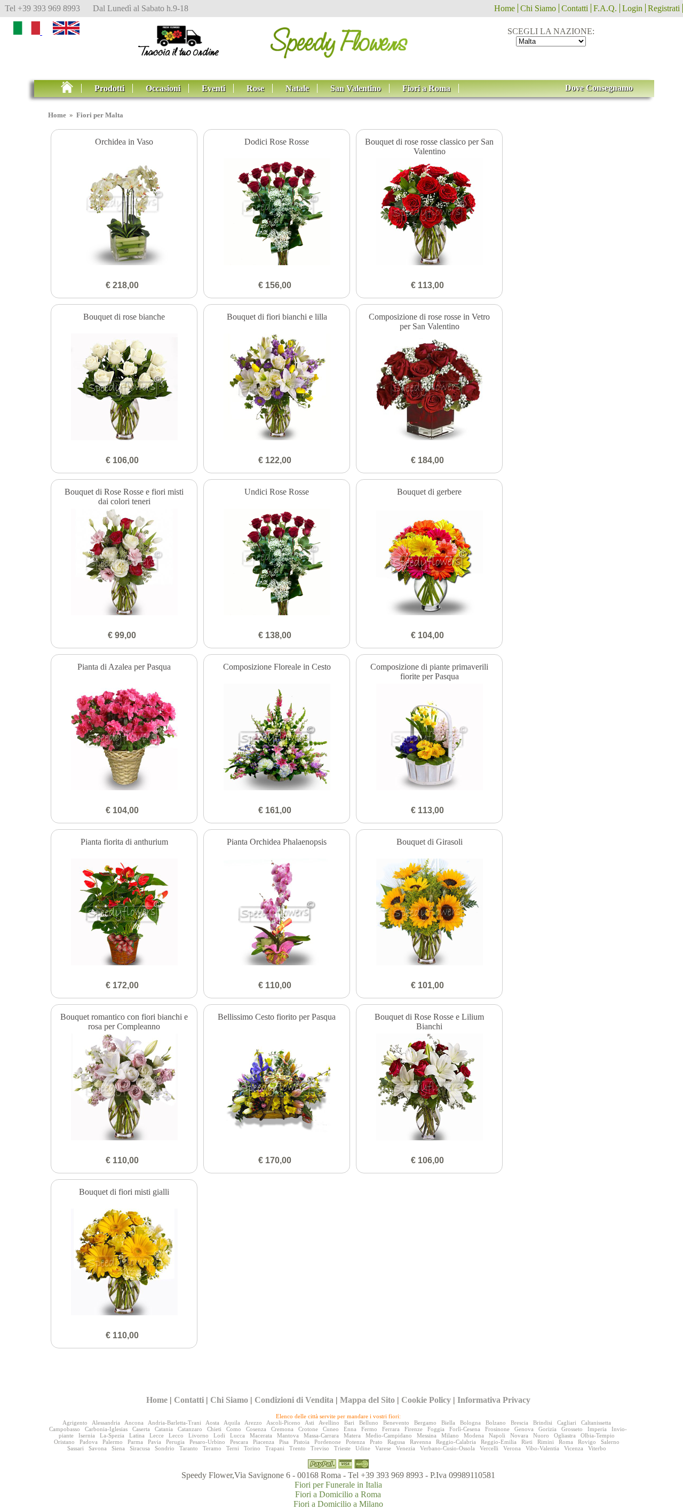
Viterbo (597, 1448)
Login (632, 8)
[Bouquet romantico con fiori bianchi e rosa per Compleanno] (124, 1088)
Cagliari (566, 1422)
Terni (232, 1448)
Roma (566, 1442)
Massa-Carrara (321, 1435)
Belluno (368, 1422)
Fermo (369, 1429)
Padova (89, 1442)
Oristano (64, 1442)
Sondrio (164, 1448)
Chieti (214, 1429)
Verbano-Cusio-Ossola (447, 1448)
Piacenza (263, 1442)
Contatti (574, 8)
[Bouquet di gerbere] (429, 563)
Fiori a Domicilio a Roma (338, 1494)
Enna (350, 1429)
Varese (383, 1448)
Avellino (329, 1422)
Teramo (212, 1448)
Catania (164, 1429)
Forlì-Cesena (464, 1429)
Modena (474, 1435)
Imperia (597, 1429)
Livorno (198, 1435)
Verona (512, 1448)
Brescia (519, 1422)
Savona (98, 1448)
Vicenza (573, 1448)
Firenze (413, 1429)
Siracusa (140, 1448)
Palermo (112, 1442)
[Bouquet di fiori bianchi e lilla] (276, 387)
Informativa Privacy (493, 1399)
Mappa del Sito (367, 1399)
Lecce (156, 1435)
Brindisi (542, 1422)
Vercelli (489, 1448)
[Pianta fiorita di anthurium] (124, 913)
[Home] (71, 88)
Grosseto (572, 1429)
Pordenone (327, 1442)
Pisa (284, 1442)
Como (233, 1429)
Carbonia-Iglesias (106, 1429)
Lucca (237, 1435)
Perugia (175, 1442)
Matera (352, 1435)
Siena (118, 1448)
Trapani (274, 1448)
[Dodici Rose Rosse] (276, 212)
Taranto (188, 1448)
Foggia (435, 1429)
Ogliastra (565, 1435)
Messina (426, 1435)
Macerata (261, 1435)
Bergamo (425, 1422)
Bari (349, 1422)
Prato (376, 1442)
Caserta (141, 1429)
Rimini (545, 1442)
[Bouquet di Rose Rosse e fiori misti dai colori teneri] (124, 563)
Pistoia (301, 1442)
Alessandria (106, 1422)
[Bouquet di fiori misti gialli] (124, 1263)
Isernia (86, 1435)
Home (504, 8)
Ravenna (420, 1442)
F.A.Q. (605, 8)
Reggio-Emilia (499, 1442)
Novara (519, 1435)
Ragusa (396, 1442)
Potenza (355, 1442)
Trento (297, 1448)
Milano (450, 1435)
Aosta (212, 1422)
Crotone (308, 1429)
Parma (135, 1442)
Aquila (232, 1422)
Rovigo (587, 1442)
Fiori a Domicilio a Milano (338, 1503)
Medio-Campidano (389, 1435)
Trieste (342, 1448)
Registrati (664, 8)
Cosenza (256, 1429)
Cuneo (331, 1429)
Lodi (219, 1435)
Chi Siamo (538, 8)
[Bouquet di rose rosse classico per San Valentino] (429, 212)
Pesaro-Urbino (207, 1442)
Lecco (176, 1435)
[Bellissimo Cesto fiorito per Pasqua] (276, 1088)
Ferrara (391, 1429)
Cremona (282, 1429)
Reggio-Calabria (456, 1442)
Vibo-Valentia (542, 1448)
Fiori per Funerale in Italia (338, 1484)
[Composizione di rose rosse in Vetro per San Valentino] (429, 387)
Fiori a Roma (426, 88)
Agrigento (75, 1422)
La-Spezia (112, 1435)
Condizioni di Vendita (294, 1399)
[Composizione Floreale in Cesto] (276, 738)
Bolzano (496, 1422)
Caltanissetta (596, 1422)
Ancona (134, 1422)
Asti (309, 1422)
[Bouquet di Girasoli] (429, 913)
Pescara (239, 1442)
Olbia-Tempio (598, 1435)
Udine (362, 1448)
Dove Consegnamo (599, 87)
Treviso (320, 1448)
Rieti (527, 1442)
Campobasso (64, 1429)
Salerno (610, 1442)
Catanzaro (190, 1429)
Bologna (470, 1422)
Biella (448, 1422)
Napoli (497, 1435)
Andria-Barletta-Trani (174, 1422)
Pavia (154, 1442)
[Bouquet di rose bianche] (124, 387)
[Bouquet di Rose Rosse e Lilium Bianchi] (429, 1088)
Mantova (288, 1435)
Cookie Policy (426, 1399)
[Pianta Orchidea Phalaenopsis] (276, 913)
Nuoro (541, 1435)
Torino (252, 1448)
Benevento (396, 1422)
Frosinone (497, 1429)
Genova (524, 1429)
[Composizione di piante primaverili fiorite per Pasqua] (429, 738)
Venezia (405, 1448)
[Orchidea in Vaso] (124, 212)
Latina (137, 1435)
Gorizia (547, 1429)
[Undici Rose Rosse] (276, 563)
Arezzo (253, 1422)
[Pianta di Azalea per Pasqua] (124, 738)
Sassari (75, 1448)
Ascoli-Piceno (283, 1422)
